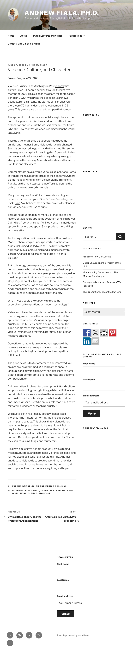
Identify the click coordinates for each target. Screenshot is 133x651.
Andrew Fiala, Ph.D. (61, 12)
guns (15, 493)
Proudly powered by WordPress (73, 635)
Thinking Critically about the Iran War (102, 291)
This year (20, 109)
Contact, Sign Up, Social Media (24, 43)
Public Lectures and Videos (47, 35)
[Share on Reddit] (104, 332)
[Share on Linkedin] (87, 341)
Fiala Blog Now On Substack (97, 256)
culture (33, 491)
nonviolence (28, 493)
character (19, 491)
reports (59, 86)
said (17, 203)
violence (45, 493)
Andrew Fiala (38, 65)
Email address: (91, 395)
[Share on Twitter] (95, 332)
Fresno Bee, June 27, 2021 (23, 78)
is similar (53, 101)
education (48, 491)
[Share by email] (95, 341)
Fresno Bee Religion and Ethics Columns (39, 486)
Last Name (89, 379)
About (23, 35)
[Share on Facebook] (87, 332)
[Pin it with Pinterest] (112, 332)
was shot (19, 156)
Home (11, 35)
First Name (89, 363)
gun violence (65, 491)
